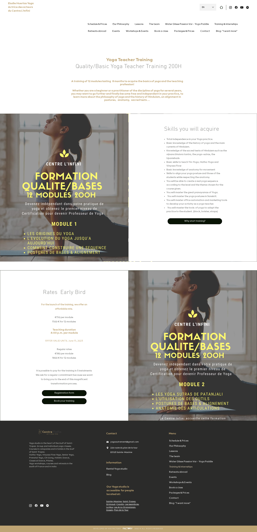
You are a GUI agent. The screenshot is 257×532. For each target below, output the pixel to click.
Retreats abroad (178, 472)
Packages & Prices (179, 493)
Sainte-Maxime (114, 501)
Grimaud (110, 504)
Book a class (176, 488)
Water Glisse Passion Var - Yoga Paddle (184, 461)
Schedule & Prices (178, 441)
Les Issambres (132, 504)
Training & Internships (180, 467)
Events (173, 477)
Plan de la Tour (121, 510)
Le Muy (109, 507)
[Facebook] (236, 7)
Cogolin (120, 504)
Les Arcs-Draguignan (124, 507)
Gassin (109, 510)
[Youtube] (242, 7)
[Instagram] (230, 7)
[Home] (221, 7)
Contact (174, 498)
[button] (137, 31)
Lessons (173, 451)
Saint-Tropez (129, 501)
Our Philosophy (177, 446)
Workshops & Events (180, 482)
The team (174, 456)
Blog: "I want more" (180, 503)
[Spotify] (247, 7)
